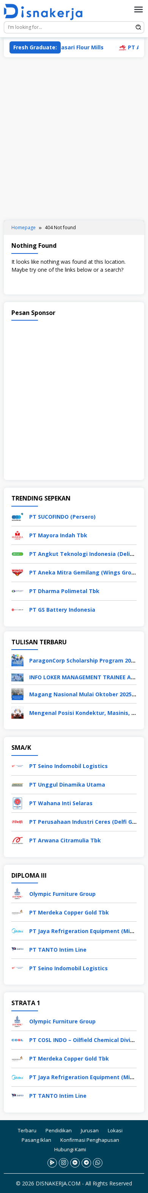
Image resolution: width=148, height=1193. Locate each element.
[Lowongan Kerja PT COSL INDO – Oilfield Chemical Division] (17, 1039)
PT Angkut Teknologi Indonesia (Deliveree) (88, 553)
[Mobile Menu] (138, 9)
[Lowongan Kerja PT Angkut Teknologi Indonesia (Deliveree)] (17, 553)
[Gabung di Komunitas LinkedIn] (75, 1163)
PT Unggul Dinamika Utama (67, 784)
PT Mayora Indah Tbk (58, 535)
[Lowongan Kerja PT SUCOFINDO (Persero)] (17, 515)
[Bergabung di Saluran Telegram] (86, 1163)
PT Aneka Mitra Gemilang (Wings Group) (84, 572)
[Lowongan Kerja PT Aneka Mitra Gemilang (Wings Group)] (17, 571)
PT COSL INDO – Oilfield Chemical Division (85, 1039)
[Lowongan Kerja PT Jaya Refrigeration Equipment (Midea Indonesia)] (17, 930)
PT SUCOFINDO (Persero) (62, 516)
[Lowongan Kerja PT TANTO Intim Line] (17, 948)
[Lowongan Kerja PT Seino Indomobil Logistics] (17, 765)
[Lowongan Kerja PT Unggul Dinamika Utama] (17, 784)
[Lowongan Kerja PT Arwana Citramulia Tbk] (17, 840)
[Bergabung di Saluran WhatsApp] (97, 1163)
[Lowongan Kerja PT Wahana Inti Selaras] (17, 802)
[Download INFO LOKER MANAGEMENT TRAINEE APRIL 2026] (17, 676)
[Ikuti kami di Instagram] (63, 1163)
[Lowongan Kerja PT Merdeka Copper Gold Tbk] (17, 911)
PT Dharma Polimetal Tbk (64, 591)
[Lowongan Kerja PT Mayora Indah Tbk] (17, 534)
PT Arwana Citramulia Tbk (65, 840)
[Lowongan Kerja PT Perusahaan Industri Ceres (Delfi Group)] (17, 821)
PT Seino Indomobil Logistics (68, 766)
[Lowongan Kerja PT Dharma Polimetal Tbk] (17, 590)
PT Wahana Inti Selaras (61, 803)
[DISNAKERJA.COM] (46, 12)
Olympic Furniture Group (62, 893)
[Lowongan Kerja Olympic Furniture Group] (17, 893)
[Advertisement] (74, 139)
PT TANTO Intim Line (58, 949)
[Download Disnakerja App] (52, 1163)
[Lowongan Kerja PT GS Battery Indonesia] (17, 608)
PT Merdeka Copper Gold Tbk (69, 912)
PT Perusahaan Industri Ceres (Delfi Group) (87, 821)
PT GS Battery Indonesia (62, 609)
